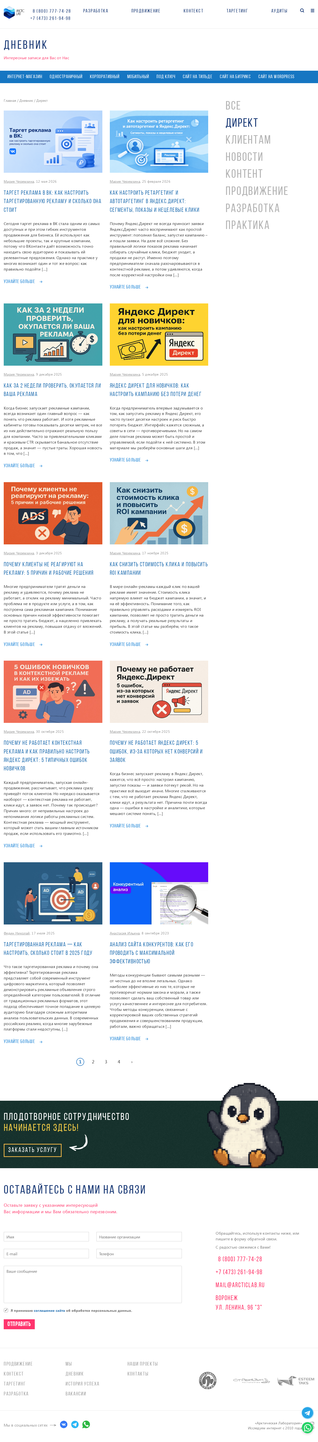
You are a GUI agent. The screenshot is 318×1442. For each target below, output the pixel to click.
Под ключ (166, 76)
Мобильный (138, 76)
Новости (245, 158)
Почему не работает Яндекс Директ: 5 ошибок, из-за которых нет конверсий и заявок (156, 751)
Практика (248, 226)
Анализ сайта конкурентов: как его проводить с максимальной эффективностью (152, 953)
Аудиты (279, 11)
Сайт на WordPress (276, 76)
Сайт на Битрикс (235, 76)
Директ (242, 124)
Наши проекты (142, 1364)
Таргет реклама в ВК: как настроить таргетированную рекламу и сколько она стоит (52, 201)
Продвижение (145, 11)
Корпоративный (105, 76)
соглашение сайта (49, 1310)
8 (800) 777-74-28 (52, 11)
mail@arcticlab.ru (240, 1285)
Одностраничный (66, 76)
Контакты (138, 1374)
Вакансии (76, 1394)
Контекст (193, 11)
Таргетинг (237, 11)
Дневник (26, 100)
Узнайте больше (19, 281)
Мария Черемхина (19, 181)
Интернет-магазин (24, 76)
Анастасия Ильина (125, 933)
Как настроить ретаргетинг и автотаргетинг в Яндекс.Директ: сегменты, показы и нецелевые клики (155, 201)
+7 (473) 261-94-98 (50, 18)
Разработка (95, 11)
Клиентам (248, 141)
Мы (69, 1364)
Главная (10, 100)
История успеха (83, 1384)
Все (233, 107)
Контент (244, 175)
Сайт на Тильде (197, 76)
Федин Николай (17, 933)
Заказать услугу (32, 1150)
